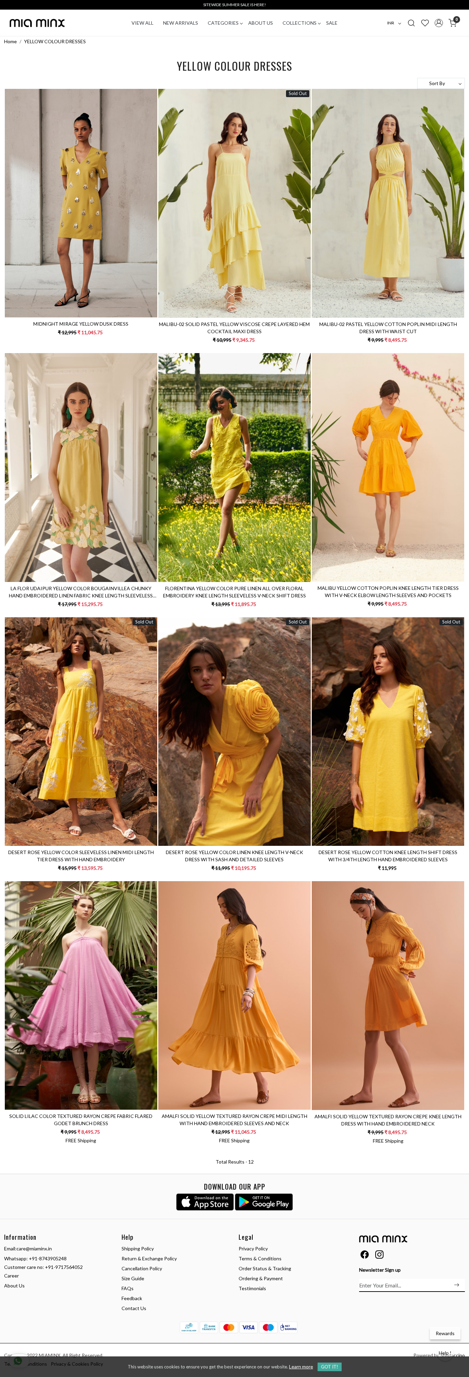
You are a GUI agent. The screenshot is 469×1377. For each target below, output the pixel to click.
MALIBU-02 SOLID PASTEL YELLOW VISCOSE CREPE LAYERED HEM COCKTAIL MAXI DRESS (234, 327)
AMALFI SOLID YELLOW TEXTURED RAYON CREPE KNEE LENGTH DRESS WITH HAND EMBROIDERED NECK (387, 1120)
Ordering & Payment (261, 1278)
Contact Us (134, 1308)
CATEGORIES (223, 23)
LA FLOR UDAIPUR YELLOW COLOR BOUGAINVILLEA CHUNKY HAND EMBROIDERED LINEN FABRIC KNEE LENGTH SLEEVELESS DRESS (81, 592)
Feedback (132, 1298)
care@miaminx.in (34, 1248)
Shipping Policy (138, 1248)
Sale (332, 23)
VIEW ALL (142, 23)
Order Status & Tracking (265, 1268)
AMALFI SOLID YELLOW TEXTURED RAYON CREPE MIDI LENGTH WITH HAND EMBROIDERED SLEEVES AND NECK (234, 1119)
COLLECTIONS (300, 23)
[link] (411, 23)
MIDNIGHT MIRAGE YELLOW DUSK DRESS (80, 324)
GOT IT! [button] (329, 1366)
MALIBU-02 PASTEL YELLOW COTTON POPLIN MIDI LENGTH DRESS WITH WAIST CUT (388, 327)
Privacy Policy (253, 1248)
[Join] (456, 1285)
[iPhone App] (205, 1202)
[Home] (37, 23)
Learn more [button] (301, 1366)
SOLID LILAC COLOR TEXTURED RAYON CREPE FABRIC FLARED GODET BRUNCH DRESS (80, 1119)
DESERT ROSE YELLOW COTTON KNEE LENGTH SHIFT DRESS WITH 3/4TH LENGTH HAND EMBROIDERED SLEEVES (388, 855)
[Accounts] (439, 23)
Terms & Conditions (260, 1258)
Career (11, 1276)
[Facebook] (364, 1255)
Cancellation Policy (142, 1268)
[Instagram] (379, 1255)
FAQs (128, 1288)
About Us (260, 23)
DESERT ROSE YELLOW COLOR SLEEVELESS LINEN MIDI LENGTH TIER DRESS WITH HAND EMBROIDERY (81, 855)
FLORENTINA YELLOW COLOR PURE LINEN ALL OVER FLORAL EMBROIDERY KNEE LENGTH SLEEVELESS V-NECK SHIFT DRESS (234, 591)
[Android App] (264, 1202)
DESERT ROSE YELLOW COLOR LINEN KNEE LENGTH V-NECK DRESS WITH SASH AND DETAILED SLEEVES (234, 855)
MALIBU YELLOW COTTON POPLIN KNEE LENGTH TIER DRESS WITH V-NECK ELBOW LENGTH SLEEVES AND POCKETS (388, 591)
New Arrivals (180, 23)
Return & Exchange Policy (149, 1258)
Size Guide (133, 1278)
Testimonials (252, 1288)
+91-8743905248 (48, 1258)
